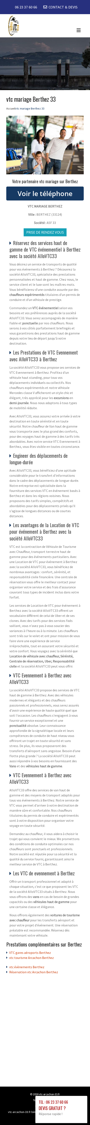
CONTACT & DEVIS (63, 7)
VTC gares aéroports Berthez (30, 952)
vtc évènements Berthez (26, 967)
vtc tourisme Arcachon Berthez (31, 958)
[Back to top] (78, 1113)
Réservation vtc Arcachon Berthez (33, 972)
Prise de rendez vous (45, 232)
